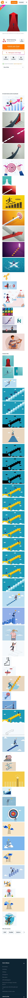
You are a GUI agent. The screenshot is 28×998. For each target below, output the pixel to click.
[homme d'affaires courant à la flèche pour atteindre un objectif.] (13, 151)
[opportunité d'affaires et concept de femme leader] (8, 372)
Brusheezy (5, 966)
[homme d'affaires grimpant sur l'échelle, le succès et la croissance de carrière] (9, 919)
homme (18, 932)
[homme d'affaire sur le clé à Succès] (13, 716)
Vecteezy (4, 969)
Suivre (21, 41)
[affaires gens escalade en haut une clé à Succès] (13, 490)
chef (5, 932)
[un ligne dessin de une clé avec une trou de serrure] (13, 729)
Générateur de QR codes (8, 991)
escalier (11, 932)
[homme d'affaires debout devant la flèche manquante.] (13, 135)
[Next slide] (22, 932)
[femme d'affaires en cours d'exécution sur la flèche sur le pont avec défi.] (9, 190)
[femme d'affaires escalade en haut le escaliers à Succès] (13, 584)
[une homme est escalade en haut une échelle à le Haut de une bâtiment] (13, 421)
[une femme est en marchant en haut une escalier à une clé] (13, 463)
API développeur (6, 980)
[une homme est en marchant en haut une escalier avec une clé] (13, 450)
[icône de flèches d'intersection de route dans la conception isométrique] (6, 277)
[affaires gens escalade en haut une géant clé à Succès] (13, 517)
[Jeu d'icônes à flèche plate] (7, 312)
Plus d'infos (6, 67)
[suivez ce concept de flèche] (13, 342)
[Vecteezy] (2, 2)
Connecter (21, 2)
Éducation (4, 977)
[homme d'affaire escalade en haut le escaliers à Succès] (13, 407)
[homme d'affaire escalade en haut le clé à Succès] (13, 504)
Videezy (4, 972)
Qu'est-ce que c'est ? (18, 63)
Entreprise (5, 974)
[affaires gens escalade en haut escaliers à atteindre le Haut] (13, 394)
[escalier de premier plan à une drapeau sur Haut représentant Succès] (6, 661)
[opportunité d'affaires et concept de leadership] (8, 361)
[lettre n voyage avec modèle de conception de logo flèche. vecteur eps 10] (19, 320)
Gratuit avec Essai (13, 46)
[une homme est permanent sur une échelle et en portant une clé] (13, 477)
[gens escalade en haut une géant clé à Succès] (13, 531)
